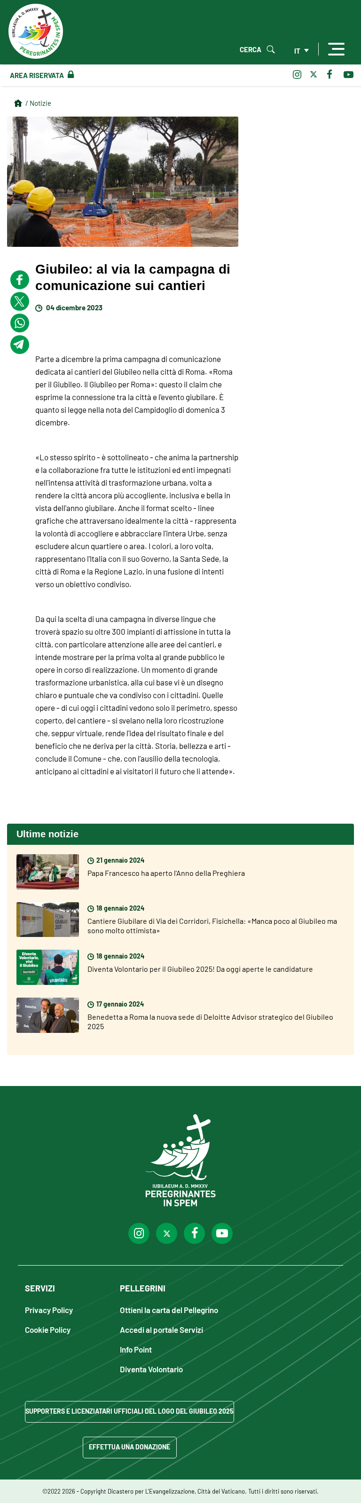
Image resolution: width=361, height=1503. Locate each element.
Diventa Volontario (151, 1368)
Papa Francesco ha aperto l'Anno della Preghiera (166, 872)
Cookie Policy (48, 1329)
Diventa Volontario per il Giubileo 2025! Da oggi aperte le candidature (200, 968)
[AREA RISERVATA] (69, 75)
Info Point (136, 1349)
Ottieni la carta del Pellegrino (169, 1309)
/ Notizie (38, 102)
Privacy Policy (49, 1309)
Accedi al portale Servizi (161, 1329)
